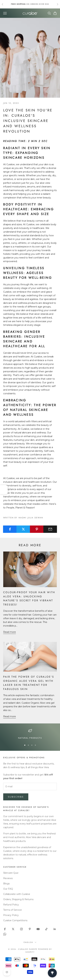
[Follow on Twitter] (13, 929)
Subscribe (16, 796)
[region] (30, 734)
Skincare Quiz (10, 872)
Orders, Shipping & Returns (18, 899)
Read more (9, 632)
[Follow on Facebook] (4, 929)
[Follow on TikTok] (46, 929)
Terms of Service (12, 909)
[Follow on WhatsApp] (4, 934)
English (28, 942)
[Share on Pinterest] (36, 529)
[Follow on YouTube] (38, 929)
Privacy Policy (11, 915)
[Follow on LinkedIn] (54, 929)
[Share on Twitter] (23, 529)
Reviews (8, 878)
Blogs (6, 883)
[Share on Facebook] (9, 529)
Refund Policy (11, 904)
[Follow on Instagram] (21, 929)
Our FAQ (8, 888)
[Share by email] (50, 529)
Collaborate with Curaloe (16, 894)
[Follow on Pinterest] (29, 929)
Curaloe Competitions (15, 920)
